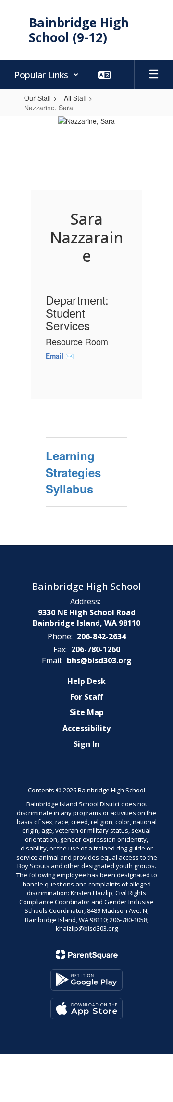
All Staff (75, 98)
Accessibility (86, 728)
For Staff (86, 697)
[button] (46, 74)
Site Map (87, 712)
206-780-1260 (95, 649)
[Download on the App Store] (86, 1008)
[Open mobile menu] (154, 74)
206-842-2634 (101, 636)
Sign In (86, 744)
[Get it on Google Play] (86, 980)
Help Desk (86, 681)
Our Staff (37, 98)
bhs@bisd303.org (99, 660)
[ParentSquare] (86, 954)
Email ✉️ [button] (60, 355)
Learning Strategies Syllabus (73, 472)
